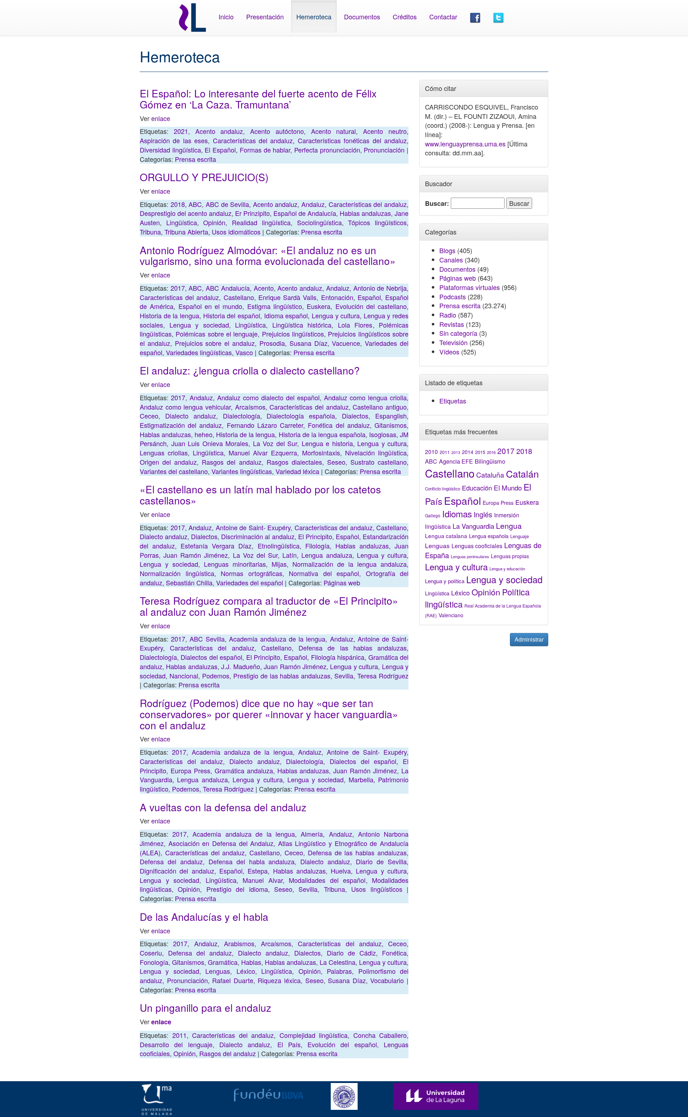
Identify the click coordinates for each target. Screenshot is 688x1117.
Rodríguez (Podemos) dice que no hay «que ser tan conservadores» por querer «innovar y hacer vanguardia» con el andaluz (269, 714)
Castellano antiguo (380, 406)
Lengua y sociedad (199, 324)
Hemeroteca (313, 16)
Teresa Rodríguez (382, 675)
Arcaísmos (250, 406)
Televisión (453, 342)
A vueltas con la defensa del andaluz (223, 807)
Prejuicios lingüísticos (293, 333)
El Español (220, 149)
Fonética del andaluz (338, 425)
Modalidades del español (327, 880)
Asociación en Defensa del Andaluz (221, 843)
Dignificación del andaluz (177, 870)
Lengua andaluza (326, 555)
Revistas (451, 324)
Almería (312, 833)
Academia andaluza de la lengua (277, 638)
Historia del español (231, 315)
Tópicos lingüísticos (377, 222)
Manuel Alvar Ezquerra (263, 452)
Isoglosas (382, 434)
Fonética (394, 952)
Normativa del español (324, 573)
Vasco (244, 352)
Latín (289, 555)
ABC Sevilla (207, 638)
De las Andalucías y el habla (204, 916)
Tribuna (150, 231)
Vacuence (346, 343)
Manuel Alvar (263, 880)
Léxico (245, 971)
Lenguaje (519, 536)
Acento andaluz (219, 131)
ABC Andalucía (228, 287)
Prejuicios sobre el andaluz (215, 343)
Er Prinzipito (252, 213)
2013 (456, 452)
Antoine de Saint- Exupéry (253, 527)
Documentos (362, 16)
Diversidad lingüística (170, 149)
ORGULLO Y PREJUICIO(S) (204, 177)
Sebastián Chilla (189, 582)
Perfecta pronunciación (327, 149)
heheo (203, 434)
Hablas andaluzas (365, 213)
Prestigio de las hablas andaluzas (282, 675)
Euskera (318, 306)
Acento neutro (385, 131)
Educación (477, 487)
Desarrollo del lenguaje (176, 1044)
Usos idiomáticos (236, 231)
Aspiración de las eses (174, 140)
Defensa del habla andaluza (252, 861)
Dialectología (241, 415)
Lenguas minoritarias (235, 564)
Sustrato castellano (378, 461)
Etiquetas (452, 400)
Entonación (337, 297)
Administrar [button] (529, 639)
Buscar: (437, 203)
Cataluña (490, 474)
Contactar (443, 16)
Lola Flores (355, 324)
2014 (467, 451)
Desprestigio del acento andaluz (185, 213)
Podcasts (452, 296)
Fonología (154, 962)
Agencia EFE (456, 461)
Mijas (279, 564)
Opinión (214, 222)
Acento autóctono (277, 131)
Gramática (223, 962)
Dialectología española (301, 415)
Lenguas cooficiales (477, 546)
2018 (178, 204)
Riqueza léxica (279, 980)
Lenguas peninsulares (470, 556)
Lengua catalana (446, 536)
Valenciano (451, 615)
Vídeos (449, 351)
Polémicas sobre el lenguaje (217, 333)
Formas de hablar (265, 149)
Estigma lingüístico (274, 306)
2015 (480, 452)
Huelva (341, 870)
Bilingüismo (490, 461)
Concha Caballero (380, 1035)
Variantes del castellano (174, 471)
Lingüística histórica (302, 324)
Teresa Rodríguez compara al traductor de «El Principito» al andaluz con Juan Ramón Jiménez (269, 606)
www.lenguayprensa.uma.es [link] (465, 143)
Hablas (251, 962)
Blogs (447, 250)
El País (289, 1044)
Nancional (183, 675)
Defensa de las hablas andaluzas (352, 647)
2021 (181, 131)
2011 (179, 1035)
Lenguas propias (510, 556)
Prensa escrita (195, 159)
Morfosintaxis (321, 452)
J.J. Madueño (240, 666)
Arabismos (239, 943)
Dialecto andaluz (190, 415)
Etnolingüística (279, 545)
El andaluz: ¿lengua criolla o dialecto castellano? (250, 370)
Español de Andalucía (304, 213)
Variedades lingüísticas (199, 352)
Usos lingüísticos (376, 889)
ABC (195, 204)
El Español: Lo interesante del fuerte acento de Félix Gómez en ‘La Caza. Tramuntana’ (258, 98)
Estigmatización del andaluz (181, 425)
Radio (447, 314)
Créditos (405, 16)
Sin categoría (458, 333)
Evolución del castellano (371, 306)
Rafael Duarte (232, 980)
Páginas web (342, 582)
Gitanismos (390, 425)
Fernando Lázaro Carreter (265, 425)
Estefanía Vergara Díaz (216, 545)
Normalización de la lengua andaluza (349, 564)
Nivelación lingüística (376, 452)
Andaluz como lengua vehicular (185, 406)
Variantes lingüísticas (241, 471)
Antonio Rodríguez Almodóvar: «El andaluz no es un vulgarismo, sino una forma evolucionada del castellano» (268, 255)
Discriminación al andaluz (257, 536)
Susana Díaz (309, 343)
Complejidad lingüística (314, 1035)
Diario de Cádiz (351, 952)
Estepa (258, 870)
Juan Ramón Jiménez (195, 555)
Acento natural (333, 131)
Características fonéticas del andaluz (352, 140)
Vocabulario (387, 980)
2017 (178, 287)
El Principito (315, 536)
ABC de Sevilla (227, 204)
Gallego (432, 515)
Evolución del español (342, 1044)
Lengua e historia (327, 443)
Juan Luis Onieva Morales (210, 443)
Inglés (483, 514)
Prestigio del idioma (237, 889)
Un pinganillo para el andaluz (205, 1007)
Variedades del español (249, 582)
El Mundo (508, 487)
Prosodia (272, 343)
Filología (317, 545)
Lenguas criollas (164, 452)
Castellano (239, 297)
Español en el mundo (210, 306)
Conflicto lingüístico (442, 489)
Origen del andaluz (168, 461)
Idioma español (286, 315)
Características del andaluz (253, 140)
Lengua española (488, 536)
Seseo (336, 461)
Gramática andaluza (244, 770)
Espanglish (391, 415)
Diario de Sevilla (381, 861)
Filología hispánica (337, 657)
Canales (451, 259)
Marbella (361, 779)
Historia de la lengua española (322, 434)
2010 (431, 451)
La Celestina (337, 962)
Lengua (509, 525)
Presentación (265, 16)
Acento (264, 287)
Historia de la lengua (169, 315)
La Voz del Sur (275, 443)
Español (369, 297)
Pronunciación (384, 149)
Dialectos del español (211, 657)
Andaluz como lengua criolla (365, 397)
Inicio (226, 16)
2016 (491, 452)
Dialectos (355, 415)
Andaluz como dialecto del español (268, 397)
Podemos (215, 675)
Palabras (339, 971)
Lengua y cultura (336, 315)
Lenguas (217, 971)
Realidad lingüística (261, 222)
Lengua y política (444, 581)
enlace (160, 118)
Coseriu (151, 952)
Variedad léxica (297, 471)
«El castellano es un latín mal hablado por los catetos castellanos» (260, 494)
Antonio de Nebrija (380, 287)
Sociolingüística (319, 222)
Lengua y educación (507, 568)
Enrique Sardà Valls (287, 297)
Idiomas (457, 513)
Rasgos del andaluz (231, 461)
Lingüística (181, 222)
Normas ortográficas (251, 573)
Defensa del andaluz (171, 861)
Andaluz (313, 204)
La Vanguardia (473, 526)
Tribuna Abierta (186, 231)
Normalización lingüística (177, 573)
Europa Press (190, 770)
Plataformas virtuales (469, 287)
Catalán (522, 473)
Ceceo (149, 415)
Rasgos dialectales (294, 461)
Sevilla (343, 675)
